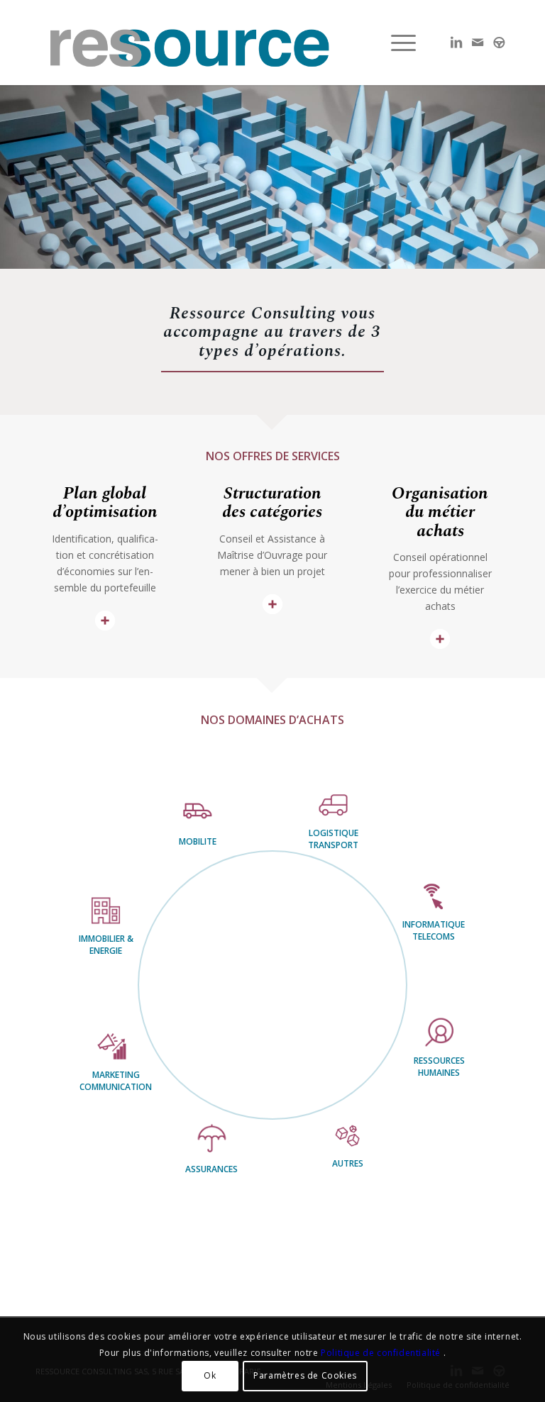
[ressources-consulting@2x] (189, 42)
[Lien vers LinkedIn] (456, 41)
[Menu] (400, 42)
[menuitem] (400, 42)
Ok (210, 1375)
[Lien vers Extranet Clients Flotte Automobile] (499, 41)
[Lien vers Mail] (477, 41)
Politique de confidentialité (382, 1353)
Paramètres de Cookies (305, 1375)
